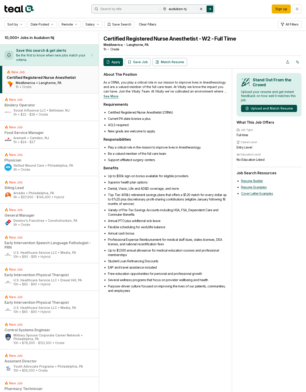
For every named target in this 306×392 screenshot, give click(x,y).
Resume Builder (252, 181)
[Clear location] (201, 9)
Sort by (12, 24)
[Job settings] (297, 62)
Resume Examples (254, 187)
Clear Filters (147, 24)
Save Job (140, 62)
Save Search (121, 24)
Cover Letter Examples (257, 193)
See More (111, 96)
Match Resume (172, 62)
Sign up (281, 9)
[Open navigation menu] (297, 8)
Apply (116, 62)
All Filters (292, 24)
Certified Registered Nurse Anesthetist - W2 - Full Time (169, 38)
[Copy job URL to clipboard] (288, 62)
